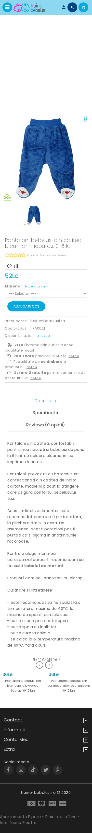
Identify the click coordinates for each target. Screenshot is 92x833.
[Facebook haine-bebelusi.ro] (8, 769)
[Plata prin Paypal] (63, 803)
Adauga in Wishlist (8, 265)
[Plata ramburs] (31, 803)
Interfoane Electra (18, 822)
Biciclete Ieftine (61, 816)
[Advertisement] (46, 63)
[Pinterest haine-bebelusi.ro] (57, 769)
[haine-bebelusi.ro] (29, 7)
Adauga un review (53, 255)
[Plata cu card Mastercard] (42, 803)
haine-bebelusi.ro (47, 320)
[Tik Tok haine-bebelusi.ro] (33, 769)
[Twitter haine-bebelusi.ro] (45, 769)
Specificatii (45, 413)
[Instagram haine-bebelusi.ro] (21, 769)
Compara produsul (16, 265)
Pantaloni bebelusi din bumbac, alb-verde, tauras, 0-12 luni (23, 685)
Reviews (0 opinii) (45, 425)
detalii (30, 350)
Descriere (45, 401)
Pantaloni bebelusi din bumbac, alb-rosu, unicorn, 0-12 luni (69, 685)
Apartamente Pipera (20, 816)
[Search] (72, 7)
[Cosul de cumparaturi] (83, 7)
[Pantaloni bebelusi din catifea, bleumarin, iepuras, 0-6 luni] (46, 158)
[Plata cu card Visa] (53, 803)
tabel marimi (35, 286)
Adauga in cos (26, 306)
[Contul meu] (62, 7)
